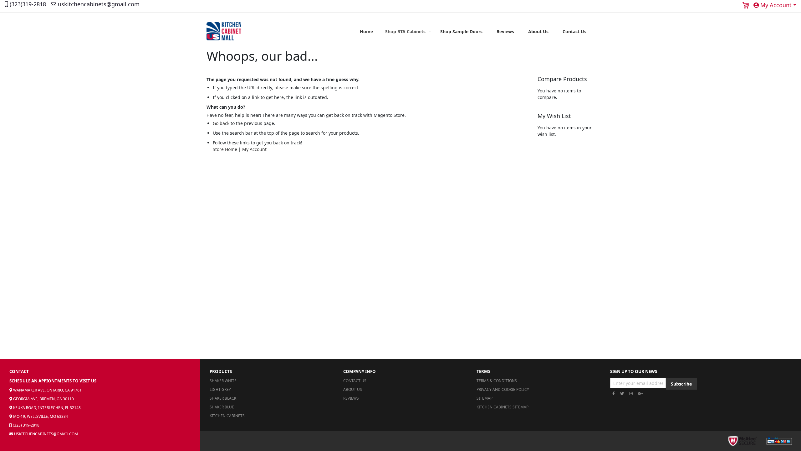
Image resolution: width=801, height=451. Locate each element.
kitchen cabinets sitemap (502, 407)
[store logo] (224, 31)
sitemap (484, 398)
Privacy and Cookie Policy (503, 389)
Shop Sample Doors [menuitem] (461, 31)
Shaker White (223, 380)
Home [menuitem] (366, 31)
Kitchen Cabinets (227, 415)
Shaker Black (223, 398)
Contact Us (354, 380)
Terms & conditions (497, 380)
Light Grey (220, 389)
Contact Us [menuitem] (574, 31)
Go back (221, 123)
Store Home (225, 149)
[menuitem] (406, 31)
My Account (254, 149)
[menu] (473, 31)
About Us (352, 389)
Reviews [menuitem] (505, 31)
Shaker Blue (222, 407)
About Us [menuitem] (538, 31)
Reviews (351, 398)
